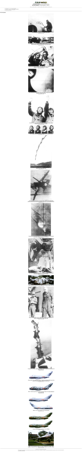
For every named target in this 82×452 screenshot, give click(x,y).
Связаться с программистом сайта (41, 449)
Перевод (10, 10)
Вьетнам (8, 10)
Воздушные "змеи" (44, 5)
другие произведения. (45, 4)
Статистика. (13, 9)
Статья (6, 10)
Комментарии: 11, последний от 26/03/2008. (10, 8)
